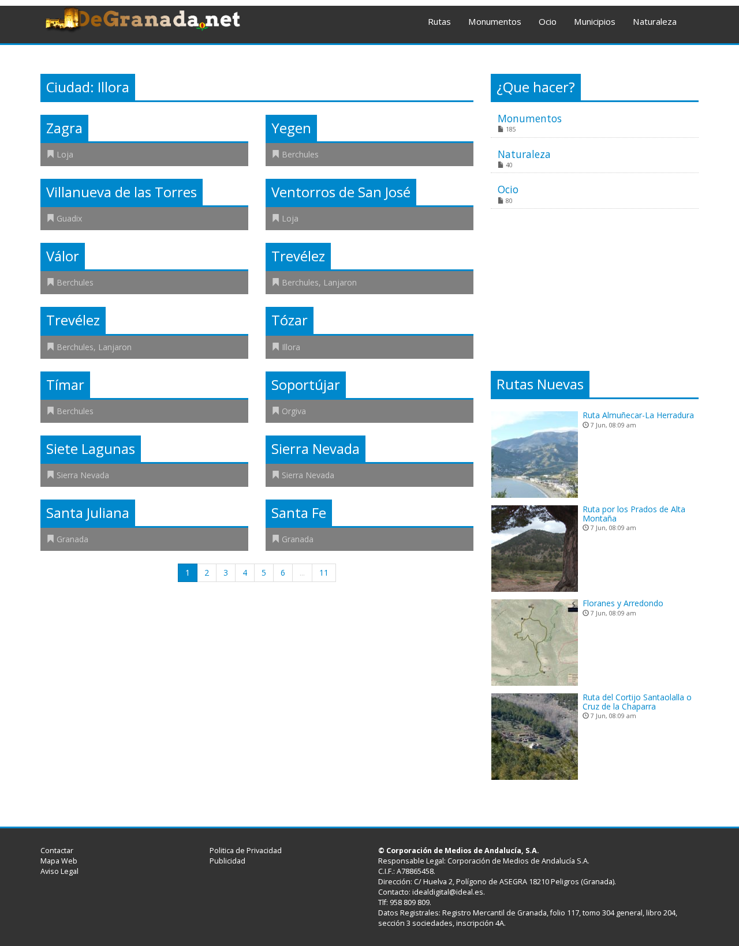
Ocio (548, 21)
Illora (291, 346)
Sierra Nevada (83, 475)
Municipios (594, 21)
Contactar (56, 850)
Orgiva (294, 411)
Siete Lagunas (90, 449)
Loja (65, 154)
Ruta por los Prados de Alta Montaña (634, 513)
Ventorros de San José (340, 192)
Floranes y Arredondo (623, 603)
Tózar (289, 320)
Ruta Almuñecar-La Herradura (638, 415)
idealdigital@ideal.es (447, 892)
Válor (62, 256)
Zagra (64, 128)
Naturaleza (655, 21)
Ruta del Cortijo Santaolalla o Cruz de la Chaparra (637, 701)
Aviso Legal (59, 871)
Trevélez (298, 256)
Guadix (69, 218)
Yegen (291, 128)
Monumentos (494, 21)
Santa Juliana (87, 513)
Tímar (65, 385)
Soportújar (305, 385)
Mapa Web (58, 861)
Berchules (300, 154)
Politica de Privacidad (246, 850)
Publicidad (227, 861)
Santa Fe (298, 513)
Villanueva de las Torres (121, 192)
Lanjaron (340, 282)
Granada (72, 539)
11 (324, 572)
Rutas (439, 21)
